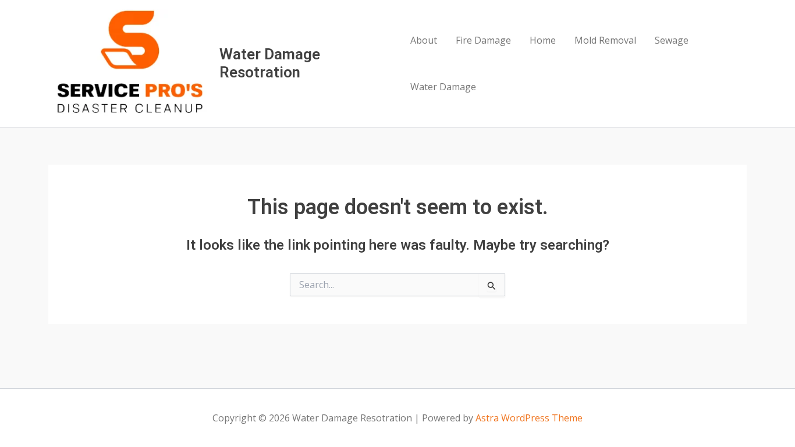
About (423, 40)
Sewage (671, 40)
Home (543, 40)
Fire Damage (483, 40)
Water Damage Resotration (269, 63)
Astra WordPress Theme (529, 417)
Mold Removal (605, 40)
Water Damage (443, 86)
